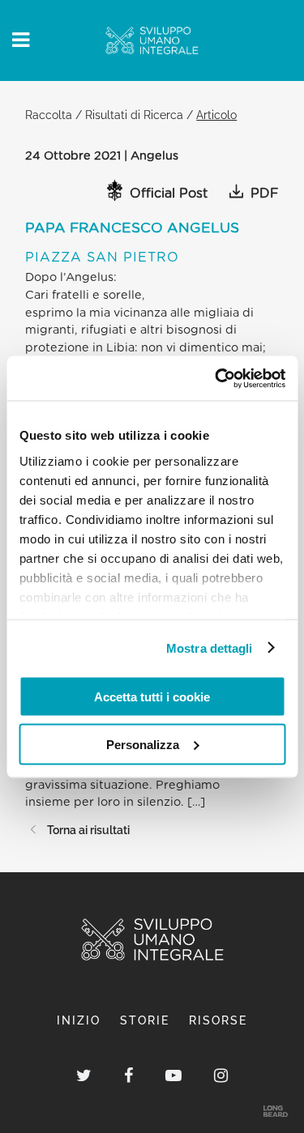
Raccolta (48, 114)
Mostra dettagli (209, 647)
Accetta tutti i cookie (152, 697)
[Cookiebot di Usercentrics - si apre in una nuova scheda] (216, 378)
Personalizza (142, 744)
